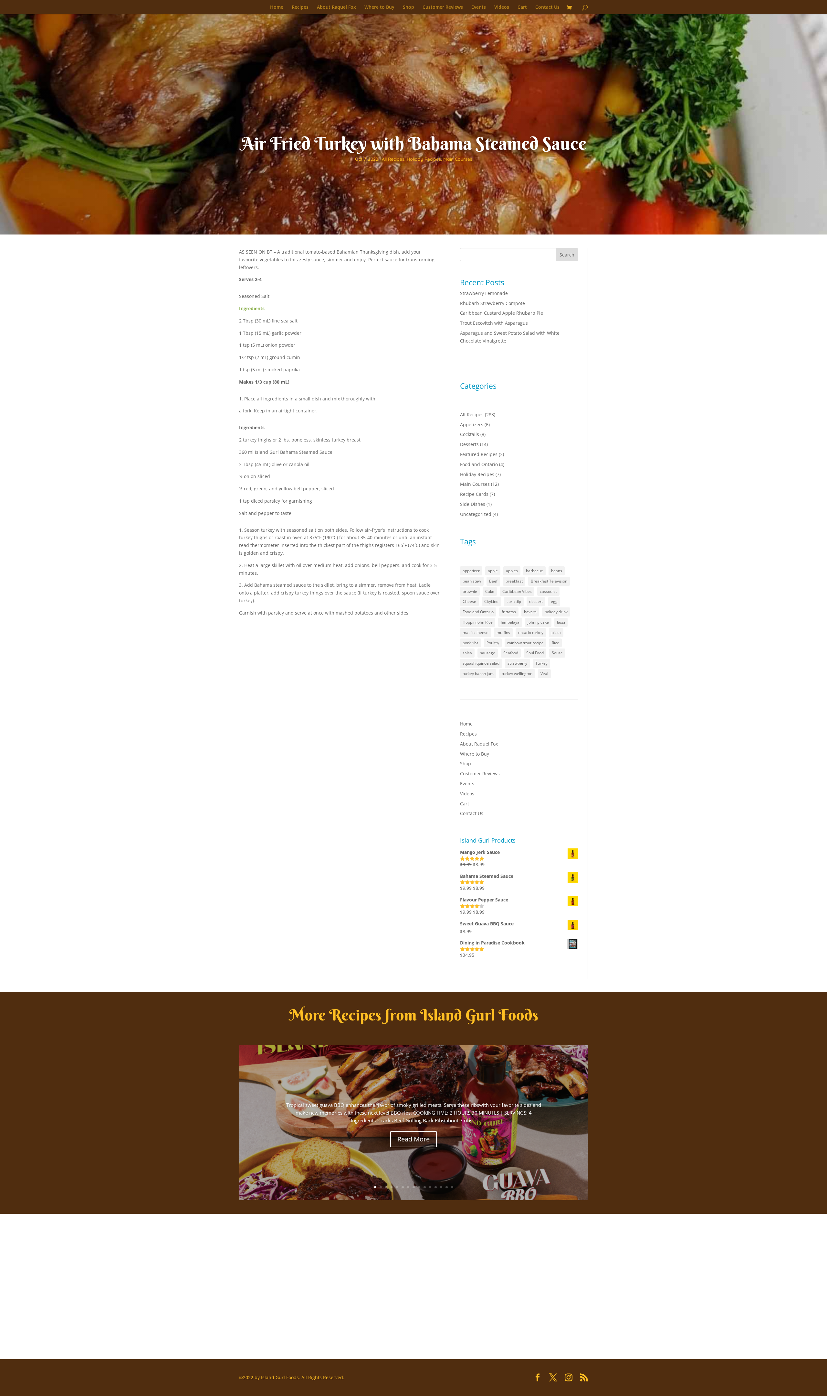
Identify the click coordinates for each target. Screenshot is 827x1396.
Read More (413, 1139)
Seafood (510, 653)
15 (452, 1187)
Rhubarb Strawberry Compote (492, 303)
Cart (522, 7)
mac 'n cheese (475, 632)
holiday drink (556, 612)
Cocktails (469, 434)
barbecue (534, 570)
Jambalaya (510, 622)
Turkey (541, 663)
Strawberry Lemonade (484, 293)
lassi (561, 622)
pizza (556, 632)
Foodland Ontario (479, 464)
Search (567, 255)
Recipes (300, 7)
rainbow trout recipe (525, 643)
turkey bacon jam (478, 673)
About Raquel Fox (336, 7)
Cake (489, 591)
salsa (467, 653)
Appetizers (471, 424)
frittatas (509, 612)
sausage (487, 653)
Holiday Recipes (424, 159)
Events (478, 7)
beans (556, 570)
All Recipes (393, 159)
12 (435, 1187)
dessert (536, 601)
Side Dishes (472, 504)
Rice (555, 643)
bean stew (472, 581)
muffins (503, 632)
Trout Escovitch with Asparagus (494, 323)
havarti (530, 612)
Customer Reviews (443, 7)
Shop (408, 7)
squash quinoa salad (481, 663)
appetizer (471, 570)
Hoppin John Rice (478, 622)
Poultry (493, 643)
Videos (501, 7)
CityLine (491, 601)
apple (493, 570)
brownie (470, 591)
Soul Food (535, 653)
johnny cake (538, 622)
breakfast (514, 581)
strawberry (517, 663)
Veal (544, 673)
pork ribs (470, 643)
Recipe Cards (474, 494)
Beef (493, 581)
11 (430, 1187)
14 (446, 1187)
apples (512, 570)
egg (554, 601)
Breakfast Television (549, 581)
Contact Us (547, 7)
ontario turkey (530, 632)
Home (276, 7)
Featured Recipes (478, 454)
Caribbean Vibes (517, 591)
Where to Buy (379, 7)
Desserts (469, 444)
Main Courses (457, 159)
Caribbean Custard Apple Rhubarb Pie (501, 313)
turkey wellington (517, 673)
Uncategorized (475, 514)
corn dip (514, 601)
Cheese (469, 601)
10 (425, 1187)
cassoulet (548, 591)
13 (441, 1187)
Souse (557, 653)
